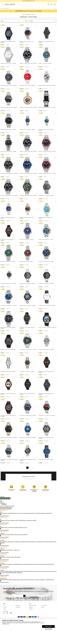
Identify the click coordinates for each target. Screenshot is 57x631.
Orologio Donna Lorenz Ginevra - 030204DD (8, 129)
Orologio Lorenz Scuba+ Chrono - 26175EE (46, 261)
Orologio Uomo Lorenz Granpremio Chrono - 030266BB (46, 394)
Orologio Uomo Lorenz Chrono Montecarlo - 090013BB (27, 328)
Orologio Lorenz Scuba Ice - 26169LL (45, 63)
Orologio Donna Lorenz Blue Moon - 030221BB (47, 107)
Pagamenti (31, 607)
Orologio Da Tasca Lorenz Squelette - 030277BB (28, 107)
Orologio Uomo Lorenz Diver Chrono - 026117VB (28, 349)
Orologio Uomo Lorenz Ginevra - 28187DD (27, 371)
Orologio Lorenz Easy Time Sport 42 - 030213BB (28, 173)
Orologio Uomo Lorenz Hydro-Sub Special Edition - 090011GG (9, 460)
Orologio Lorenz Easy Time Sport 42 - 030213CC (47, 173)
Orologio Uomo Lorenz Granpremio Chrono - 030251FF (27, 394)
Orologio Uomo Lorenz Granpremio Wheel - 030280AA (8, 416)
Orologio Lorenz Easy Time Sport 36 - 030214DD (9, 173)
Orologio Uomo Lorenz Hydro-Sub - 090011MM (28, 437)
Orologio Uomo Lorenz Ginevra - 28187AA (8, 371)
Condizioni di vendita (32, 605)
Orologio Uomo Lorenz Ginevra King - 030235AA (47, 85)
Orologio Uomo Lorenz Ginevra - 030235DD (46, 349)
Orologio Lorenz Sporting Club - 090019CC (27, 283)
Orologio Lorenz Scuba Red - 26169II (26, 261)
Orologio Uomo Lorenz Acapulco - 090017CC (9, 305)
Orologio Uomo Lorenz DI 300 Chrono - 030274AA (47, 327)
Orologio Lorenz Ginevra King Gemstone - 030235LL (8, 218)
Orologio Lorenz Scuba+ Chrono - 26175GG (8, 283)
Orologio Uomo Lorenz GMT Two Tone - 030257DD (27, 42)
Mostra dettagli (48, 629)
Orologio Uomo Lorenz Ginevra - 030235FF (27, 85)
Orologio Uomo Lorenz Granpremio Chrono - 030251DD (46, 372)
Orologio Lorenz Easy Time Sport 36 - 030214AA (28, 151)
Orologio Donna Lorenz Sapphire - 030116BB (8, 151)
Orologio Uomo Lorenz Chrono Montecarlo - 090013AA (8, 328)
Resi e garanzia (43, 605)
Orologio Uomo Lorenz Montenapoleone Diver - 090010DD (28, 460)
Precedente (2, 508)
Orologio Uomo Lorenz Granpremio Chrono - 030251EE (8, 394)
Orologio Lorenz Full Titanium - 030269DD (46, 195)
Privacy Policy (9, 598)
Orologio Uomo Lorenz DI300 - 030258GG (8, 349)
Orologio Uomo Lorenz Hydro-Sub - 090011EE (9, 437)
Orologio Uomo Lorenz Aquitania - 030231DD (27, 305)
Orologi (33, 14)
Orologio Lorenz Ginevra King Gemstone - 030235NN (27, 218)
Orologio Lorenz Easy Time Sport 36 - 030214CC (47, 151)
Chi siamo (4, 607)
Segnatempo (28, 14)
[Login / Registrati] (48, 4)
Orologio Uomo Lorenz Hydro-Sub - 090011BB (28, 415)
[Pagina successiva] (33, 468)
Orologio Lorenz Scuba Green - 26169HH (8, 261)
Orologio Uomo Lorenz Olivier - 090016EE (46, 459)
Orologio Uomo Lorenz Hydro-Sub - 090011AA (9, 107)
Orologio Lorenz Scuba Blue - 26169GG (26, 239)
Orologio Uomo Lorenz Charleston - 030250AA (47, 305)
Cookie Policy (18, 607)
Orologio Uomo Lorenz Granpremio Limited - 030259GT (46, 42)
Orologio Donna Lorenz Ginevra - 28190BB (27, 129)
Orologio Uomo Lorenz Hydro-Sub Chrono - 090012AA (46, 438)
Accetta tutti (48, 626)
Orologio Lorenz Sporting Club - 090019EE (46, 283)
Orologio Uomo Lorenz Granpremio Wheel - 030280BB (8, 42)
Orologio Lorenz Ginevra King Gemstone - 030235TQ (46, 218)
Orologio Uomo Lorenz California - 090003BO (9, 85)
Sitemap (42, 607)
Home (23, 14)
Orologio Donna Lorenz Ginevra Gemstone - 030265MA (46, 130)
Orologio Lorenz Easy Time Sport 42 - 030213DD (9, 195)
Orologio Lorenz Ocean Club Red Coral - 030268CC (8, 240)
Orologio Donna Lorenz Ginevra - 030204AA (8, 63)
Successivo (8, 508)
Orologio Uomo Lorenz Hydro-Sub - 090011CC (47, 415)
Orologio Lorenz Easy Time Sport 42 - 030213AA (28, 63)
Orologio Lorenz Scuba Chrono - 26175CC (46, 239)
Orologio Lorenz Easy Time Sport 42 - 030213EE (28, 195)
